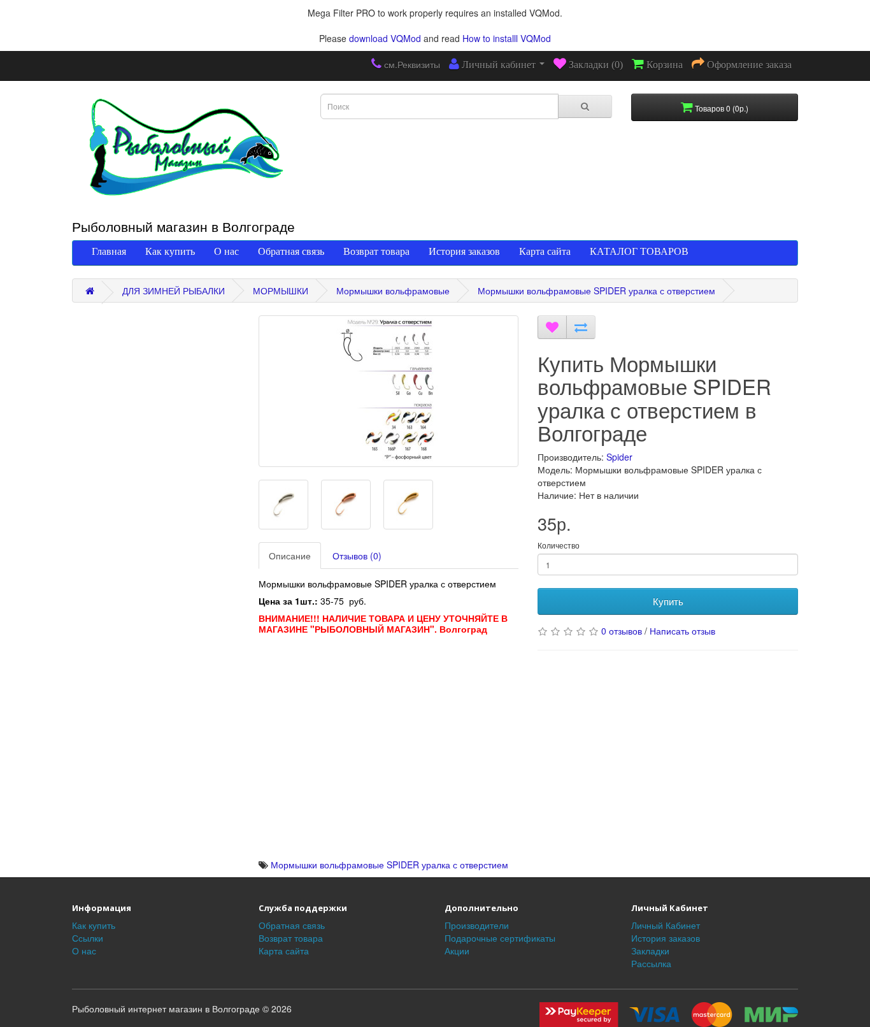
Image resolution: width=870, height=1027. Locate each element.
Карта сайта (545, 251)
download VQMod (385, 38)
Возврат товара (376, 251)
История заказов (464, 251)
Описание (290, 555)
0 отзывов (621, 630)
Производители (477, 925)
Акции (457, 950)
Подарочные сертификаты (500, 937)
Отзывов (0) (357, 555)
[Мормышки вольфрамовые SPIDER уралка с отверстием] (389, 391)
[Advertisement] (389, 769)
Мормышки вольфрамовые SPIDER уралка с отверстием (596, 290)
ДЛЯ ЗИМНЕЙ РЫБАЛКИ (173, 290)
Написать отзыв (682, 630)
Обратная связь (291, 251)
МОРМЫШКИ (280, 290)
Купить (668, 601)
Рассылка (651, 963)
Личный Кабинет (665, 925)
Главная (109, 251)
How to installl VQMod (506, 38)
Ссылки (87, 937)
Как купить (170, 251)
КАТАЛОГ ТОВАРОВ (639, 251)
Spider (619, 456)
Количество (559, 545)
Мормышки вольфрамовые (393, 290)
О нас (226, 251)
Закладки (650, 950)
